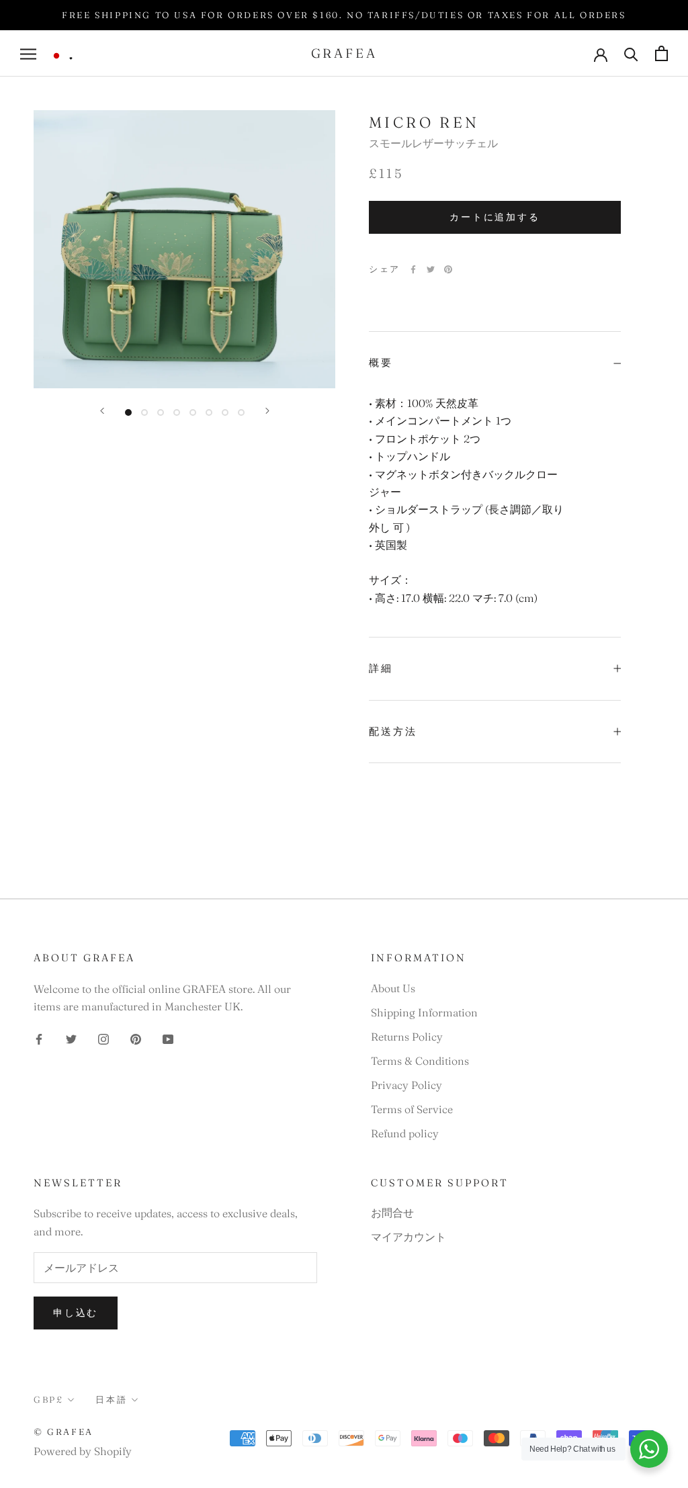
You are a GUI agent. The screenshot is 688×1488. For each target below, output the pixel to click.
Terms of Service (412, 1109)
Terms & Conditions (420, 1060)
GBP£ (48, 1399)
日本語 (111, 1399)
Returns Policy (407, 1036)
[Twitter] (431, 269)
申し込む (75, 1313)
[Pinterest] (448, 269)
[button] (61, 56)
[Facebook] (413, 269)
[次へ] (267, 411)
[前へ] (102, 411)
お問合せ (392, 1212)
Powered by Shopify (83, 1451)
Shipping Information (424, 1012)
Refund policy (405, 1133)
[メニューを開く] (28, 53)
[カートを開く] (661, 53)
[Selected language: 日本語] (61, 56)
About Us (393, 988)
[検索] (631, 53)
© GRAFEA (63, 1431)
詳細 (381, 668)
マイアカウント (408, 1236)
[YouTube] (168, 1037)
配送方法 (393, 731)
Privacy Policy (406, 1085)
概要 (381, 362)
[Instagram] (103, 1037)
